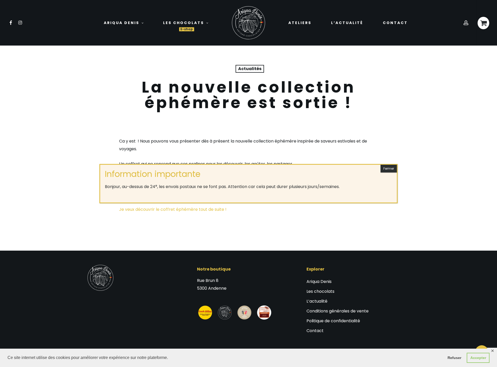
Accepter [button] (478, 358)
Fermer (388, 168)
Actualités (249, 69)
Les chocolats (320, 291)
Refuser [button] (454, 358)
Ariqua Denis (319, 281)
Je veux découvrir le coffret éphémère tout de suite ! (172, 209)
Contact (315, 331)
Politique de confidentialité (333, 321)
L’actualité (316, 301)
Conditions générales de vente (337, 311)
